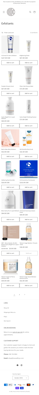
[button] (4, 12)
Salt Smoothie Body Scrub (26, 149)
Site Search (7, 321)
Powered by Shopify (25, 391)
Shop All (6, 308)
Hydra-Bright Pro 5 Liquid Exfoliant (8, 117)
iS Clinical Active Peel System (27, 180)
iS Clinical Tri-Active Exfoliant (9, 55)
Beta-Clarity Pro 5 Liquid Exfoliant (10, 210)
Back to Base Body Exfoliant (8, 149)
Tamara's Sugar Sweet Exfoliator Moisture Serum (28, 277)
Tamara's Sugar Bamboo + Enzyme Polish (28, 243)
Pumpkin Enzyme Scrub (7, 86)
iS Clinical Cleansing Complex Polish (27, 211)
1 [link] (14, 295)
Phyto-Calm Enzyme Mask (26, 86)
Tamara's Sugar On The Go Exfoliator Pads (8, 277)
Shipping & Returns (10, 312)
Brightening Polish (24, 55)
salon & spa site (17, 332)
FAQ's (5, 316)
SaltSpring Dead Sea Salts (8, 180)
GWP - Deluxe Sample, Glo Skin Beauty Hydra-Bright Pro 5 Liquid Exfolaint (10, 244)
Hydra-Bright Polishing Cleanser (28, 117)
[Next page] (25, 294)
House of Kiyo (16, 391)
